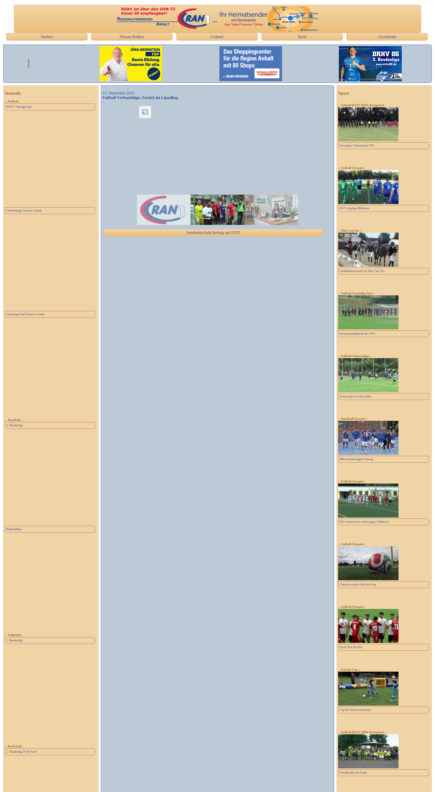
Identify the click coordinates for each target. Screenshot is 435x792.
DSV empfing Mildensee (355, 208)
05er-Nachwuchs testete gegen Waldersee (364, 522)
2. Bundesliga (14, 425)
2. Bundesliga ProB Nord (21, 751)
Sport (302, 37)
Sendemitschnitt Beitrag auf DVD (213, 232)
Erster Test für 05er (351, 647)
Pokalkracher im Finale (353, 772)
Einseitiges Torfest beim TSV (357, 145)
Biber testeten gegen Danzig (356, 459)
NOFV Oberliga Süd (18, 107)
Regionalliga (13, 529)
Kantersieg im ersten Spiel (355, 396)
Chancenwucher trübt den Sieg (358, 584)
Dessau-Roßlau (132, 37)
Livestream (387, 37)
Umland (216, 37)
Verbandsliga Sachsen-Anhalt (24, 210)
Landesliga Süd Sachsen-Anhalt (25, 314)
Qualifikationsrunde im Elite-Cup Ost (362, 271)
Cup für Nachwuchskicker (355, 710)
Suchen (47, 37)
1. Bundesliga (14, 640)
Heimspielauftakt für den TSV (358, 333)
